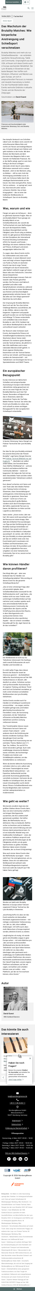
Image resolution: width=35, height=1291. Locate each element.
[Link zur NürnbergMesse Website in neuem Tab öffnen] (17, 1184)
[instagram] (14, 1159)
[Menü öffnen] (32, 8)
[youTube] (26, 1159)
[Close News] (19, 1056)
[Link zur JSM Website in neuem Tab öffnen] (27, 1170)
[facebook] (9, 1159)
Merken (17, 1289)
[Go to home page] (11, 8)
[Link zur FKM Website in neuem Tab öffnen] (7, 1170)
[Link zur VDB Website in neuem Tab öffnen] (17, 1170)
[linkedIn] (20, 1159)
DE (26, 2)
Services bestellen (12, 2)
